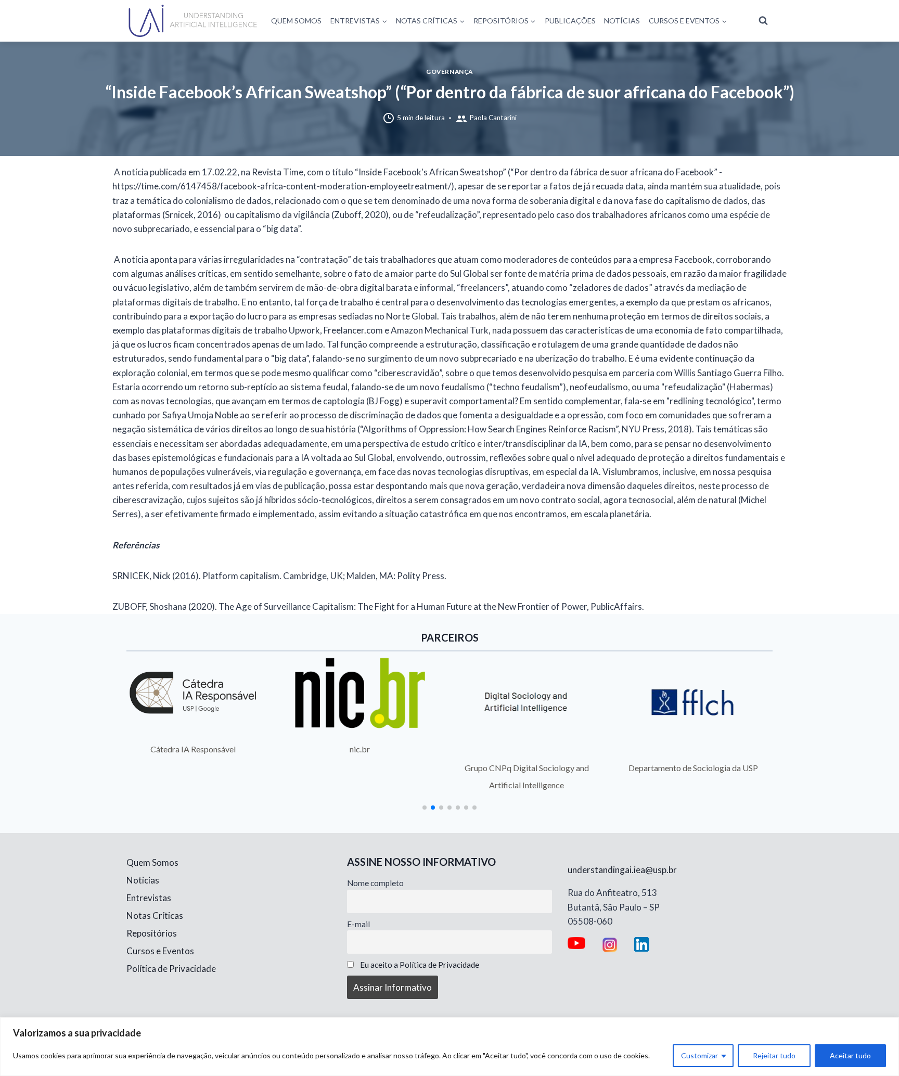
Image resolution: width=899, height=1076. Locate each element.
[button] (424, 807)
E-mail (358, 924)
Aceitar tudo (850, 1055)
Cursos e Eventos (160, 950)
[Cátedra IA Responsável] (193, 693)
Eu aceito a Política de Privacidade (419, 964)
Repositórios (151, 933)
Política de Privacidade (171, 968)
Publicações (570, 20)
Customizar (699, 1055)
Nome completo (375, 883)
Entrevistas (148, 897)
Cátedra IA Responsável (193, 749)
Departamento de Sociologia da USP (693, 768)
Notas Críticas (154, 915)
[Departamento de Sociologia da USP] (694, 702)
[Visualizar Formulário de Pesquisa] (763, 20)
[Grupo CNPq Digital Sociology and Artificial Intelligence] (527, 702)
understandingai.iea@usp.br (622, 869)
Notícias (622, 20)
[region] (449, 1046)
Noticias (142, 880)
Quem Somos (296, 20)
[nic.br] (360, 693)
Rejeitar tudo (774, 1055)
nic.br (360, 749)
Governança (449, 71)
